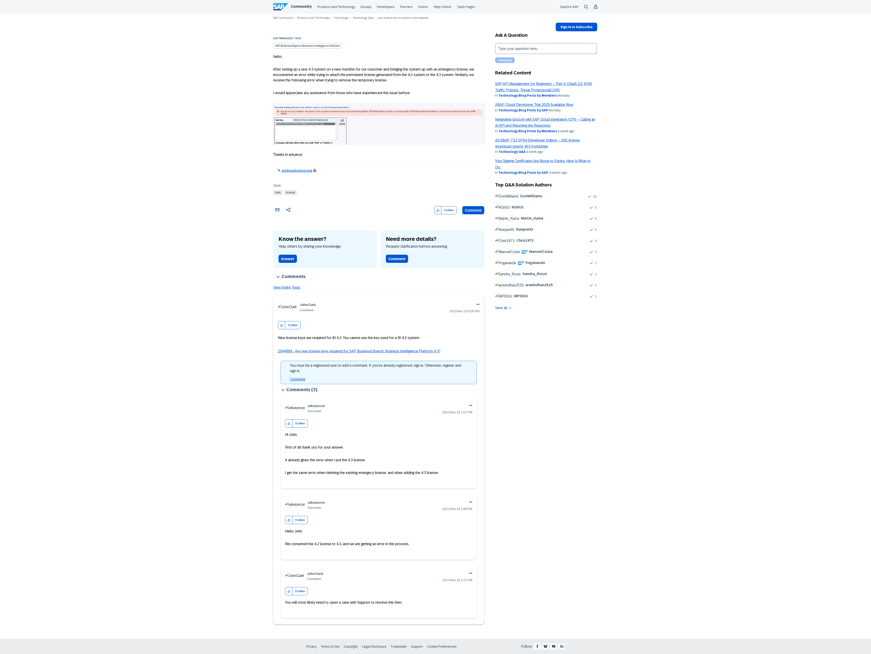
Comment (473, 210)
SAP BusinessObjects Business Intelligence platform (307, 45)
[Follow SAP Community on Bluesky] (545, 646)
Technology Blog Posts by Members (527, 95)
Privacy (311, 646)
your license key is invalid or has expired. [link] (402, 18)
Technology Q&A (362, 18)
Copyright (351, 646)
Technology (341, 18)
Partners (406, 7)
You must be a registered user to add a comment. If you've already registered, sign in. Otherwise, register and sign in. (375, 368)
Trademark (399, 646)
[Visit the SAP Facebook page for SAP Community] (537, 646)
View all (501, 308)
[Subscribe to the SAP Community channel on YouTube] (553, 646)
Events (423, 7)
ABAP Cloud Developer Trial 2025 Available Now (534, 105)
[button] (437, 210)
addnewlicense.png (296, 171)
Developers (386, 7)
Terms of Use (330, 646)
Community (301, 6)
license (290, 192)
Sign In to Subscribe (576, 27)
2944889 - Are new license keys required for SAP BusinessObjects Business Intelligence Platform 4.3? (359, 351)
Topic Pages (466, 7)
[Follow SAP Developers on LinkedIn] (562, 646)
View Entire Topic (287, 287)
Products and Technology (336, 7)
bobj (278, 192)
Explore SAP (569, 7)
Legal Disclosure (374, 646)
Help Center (443, 7)
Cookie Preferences (442, 646)
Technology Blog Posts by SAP (523, 110)
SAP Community (283, 18)
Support (417, 646)
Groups (366, 7)
